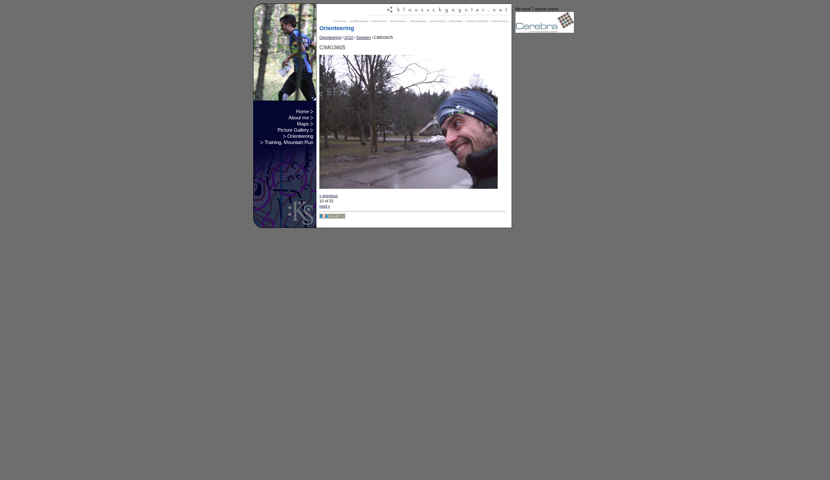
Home (302, 111)
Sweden (363, 37)
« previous (328, 196)
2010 (348, 37)
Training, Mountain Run (289, 142)
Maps (303, 123)
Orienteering (300, 136)
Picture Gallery (293, 130)
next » (324, 206)
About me (299, 117)
